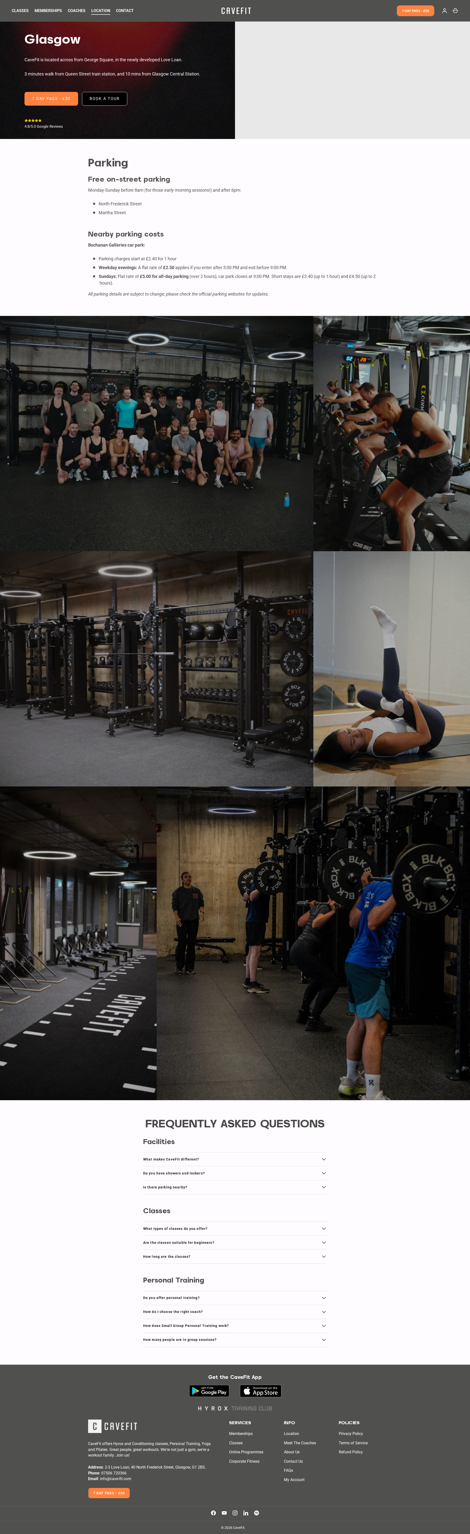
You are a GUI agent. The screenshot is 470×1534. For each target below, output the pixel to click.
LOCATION (100, 10)
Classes (236, 1443)
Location (291, 1433)
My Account (294, 1479)
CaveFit (239, 1528)
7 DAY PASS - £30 (415, 11)
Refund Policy (351, 1452)
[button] (455, 10)
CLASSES (20, 10)
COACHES (76, 10)
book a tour (105, 98)
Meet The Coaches (300, 1443)
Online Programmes (246, 1452)
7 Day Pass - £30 (109, 1493)
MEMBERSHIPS (48, 10)
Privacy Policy (351, 1433)
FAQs (288, 1470)
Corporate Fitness (244, 1461)
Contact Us (293, 1461)
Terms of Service (353, 1443)
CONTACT (125, 10)
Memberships (241, 1433)
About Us (292, 1452)
